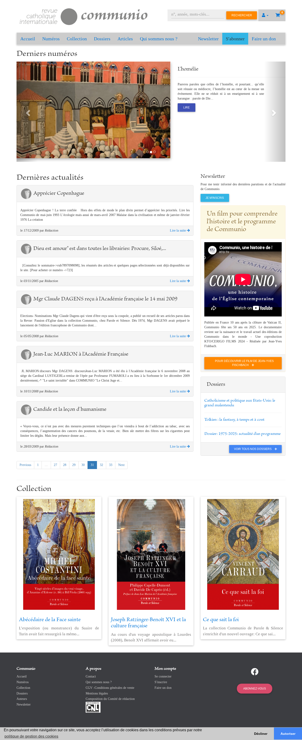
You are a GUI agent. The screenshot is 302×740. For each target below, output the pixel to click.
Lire (186, 107)
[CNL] (93, 707)
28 (64, 465)
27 (55, 465)
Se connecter (163, 676)
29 (74, 465)
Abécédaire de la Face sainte (50, 620)
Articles (125, 38)
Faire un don (264, 38)
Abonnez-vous (254, 688)
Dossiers (102, 38)
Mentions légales (97, 693)
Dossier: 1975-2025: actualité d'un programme (242, 434)
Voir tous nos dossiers (253, 449)
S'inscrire (161, 682)
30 (83, 465)
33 (110, 465)
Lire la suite (178, 230)
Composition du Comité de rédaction (110, 699)
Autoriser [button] (288, 734)
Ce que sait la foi (221, 620)
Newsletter (208, 38)
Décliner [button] (260, 734)
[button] (265, 15)
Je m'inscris (215, 198)
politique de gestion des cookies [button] (31, 736)
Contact (91, 676)
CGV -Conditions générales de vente (110, 688)
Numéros (51, 38)
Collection (77, 38)
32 (101, 465)
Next (121, 465)
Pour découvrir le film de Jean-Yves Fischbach (244, 363)
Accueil (27, 38)
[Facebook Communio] (254, 671)
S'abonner (235, 38)
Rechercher (241, 15)
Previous (25, 465)
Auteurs (22, 699)
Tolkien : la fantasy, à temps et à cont (234, 420)
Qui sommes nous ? (158, 38)
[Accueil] (84, 16)
